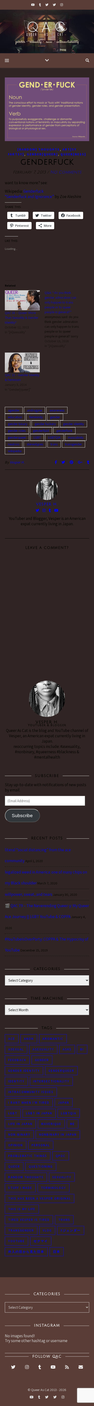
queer (14, 1166)
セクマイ (41, 1241)
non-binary (19, 1134)
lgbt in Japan (39, 1113)
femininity (36, 417)
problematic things (27, 1156)
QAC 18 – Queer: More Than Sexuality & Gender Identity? (21, 318)
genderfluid (41, 430)
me (72, 1124)
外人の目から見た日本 (26, 1252)
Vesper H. (17, 462)
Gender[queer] (42, 154)
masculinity (75, 437)
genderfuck (64, 430)
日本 (56, 1252)
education (15, 417)
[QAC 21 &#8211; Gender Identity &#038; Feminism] (22, 362)
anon (29, 1039)
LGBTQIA (54, 437)
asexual (16, 1049)
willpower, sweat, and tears (28, 894)
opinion (15, 1145)
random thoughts (26, 1177)
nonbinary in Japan (58, 1134)
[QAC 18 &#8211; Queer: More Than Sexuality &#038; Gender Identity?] (22, 300)
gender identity (73, 424)
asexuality (43, 1049)
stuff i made (20, 1188)
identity (16, 1081)
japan (63, 1103)
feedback (17, 1060)
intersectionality (51, 1081)
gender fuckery (45, 424)
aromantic (52, 1039)
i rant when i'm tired (28, 1103)
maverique (51, 1124)
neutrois (13, 444)
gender (55, 417)
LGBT (37, 437)
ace (11, 1039)
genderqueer (17, 437)
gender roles (17, 430)
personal (41, 1145)
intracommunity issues (31, 1092)
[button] (47, 109)
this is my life (21, 1209)
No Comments (65, 172)
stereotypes (35, 444)
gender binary (17, 424)
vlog (47, 1230)
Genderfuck (33, 191)
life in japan (20, 1124)
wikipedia (14, 451)
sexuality (61, 1177)
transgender (73, 444)
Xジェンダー (70, 1230)
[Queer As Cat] (47, 31)
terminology (53, 1188)
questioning (41, 1166)
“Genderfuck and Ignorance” (29, 196)
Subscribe (22, 815)
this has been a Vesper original (39, 1198)
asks (67, 1049)
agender (14, 410)
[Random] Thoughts (38, 149)
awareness (56, 410)
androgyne (34, 410)
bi (82, 1049)
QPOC (61, 1156)
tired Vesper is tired (29, 1220)
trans (54, 444)
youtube (16, 1241)
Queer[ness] (73, 154)
